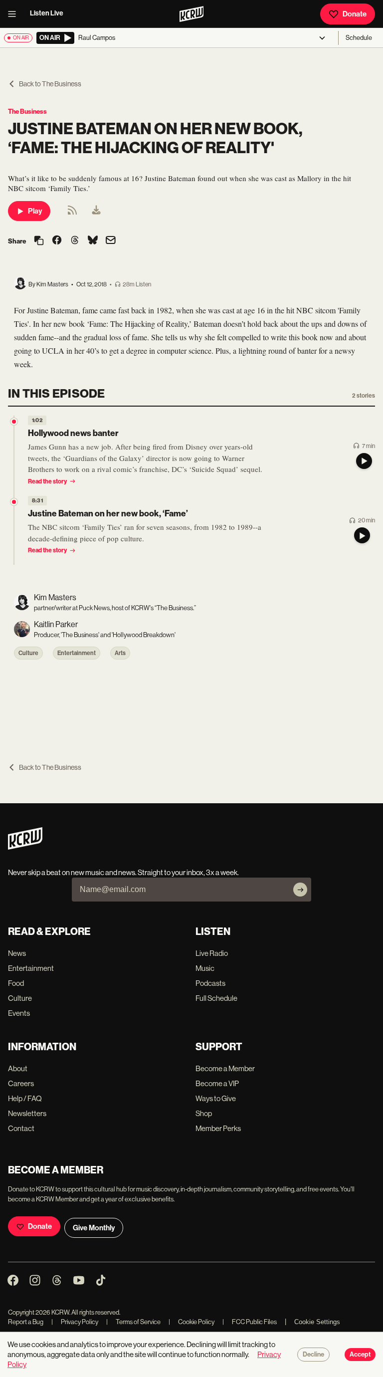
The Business (27, 111)
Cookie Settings (317, 1322)
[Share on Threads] (75, 241)
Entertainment (76, 653)
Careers (21, 1083)
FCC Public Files (249, 1322)
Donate (355, 13)
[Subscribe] (300, 890)
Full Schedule (216, 998)
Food (16, 983)
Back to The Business (50, 84)
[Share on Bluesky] (93, 241)
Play (35, 211)
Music (204, 968)
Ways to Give (215, 1098)
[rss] (72, 213)
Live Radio (211, 953)
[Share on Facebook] (57, 241)
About (17, 1068)
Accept (360, 1355)
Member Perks (218, 1128)
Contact (21, 1128)
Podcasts (210, 983)
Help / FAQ (25, 1098)
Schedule (359, 37)
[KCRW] (25, 847)
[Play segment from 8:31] (13, 501)
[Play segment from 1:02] (13, 421)
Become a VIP (217, 1083)
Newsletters (27, 1113)
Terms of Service (133, 1322)
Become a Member (225, 1068)
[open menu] (15, 14)
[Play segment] (364, 461)
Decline (313, 1355)
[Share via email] (111, 241)
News (17, 953)
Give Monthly (94, 1227)
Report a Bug (25, 1322)
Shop (203, 1113)
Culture (28, 653)
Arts (120, 653)
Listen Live (46, 13)
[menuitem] (96, 211)
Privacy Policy (74, 1322)
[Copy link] (39, 241)
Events (19, 1013)
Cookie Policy (191, 1322)
